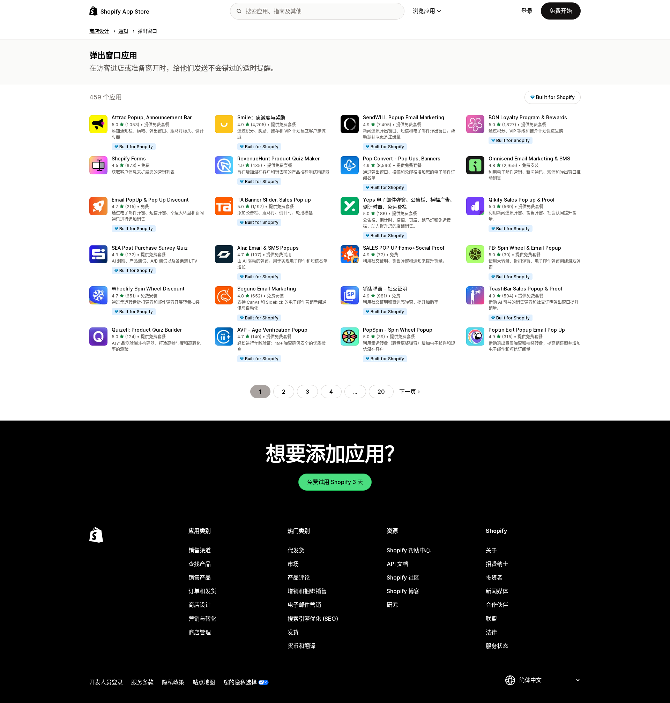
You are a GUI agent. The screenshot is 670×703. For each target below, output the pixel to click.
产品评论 (299, 577)
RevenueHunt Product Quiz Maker (278, 158)
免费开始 (561, 10)
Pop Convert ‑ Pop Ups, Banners (401, 158)
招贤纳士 (497, 563)
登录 (527, 10)
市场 (293, 563)
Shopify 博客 (403, 591)
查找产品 (199, 563)
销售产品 (199, 577)
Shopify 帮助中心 (409, 550)
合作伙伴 (497, 604)
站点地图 (204, 682)
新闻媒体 (497, 591)
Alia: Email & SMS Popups (268, 248)
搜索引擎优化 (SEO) (313, 618)
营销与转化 (202, 618)
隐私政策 (173, 682)
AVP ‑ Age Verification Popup (272, 330)
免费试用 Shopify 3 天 (335, 481)
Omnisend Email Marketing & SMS (529, 158)
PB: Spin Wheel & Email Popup (525, 248)
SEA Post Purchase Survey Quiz (150, 248)
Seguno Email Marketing (266, 289)
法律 (491, 632)
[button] (146, 133)
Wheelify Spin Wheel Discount (148, 289)
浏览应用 (424, 10)
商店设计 (199, 604)
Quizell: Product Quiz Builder (147, 330)
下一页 (407, 391)
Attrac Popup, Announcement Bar (152, 117)
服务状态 (497, 645)
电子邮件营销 (304, 604)
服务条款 (142, 682)
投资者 (494, 577)
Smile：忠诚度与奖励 (261, 117)
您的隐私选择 (240, 682)
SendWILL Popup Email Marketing (403, 117)
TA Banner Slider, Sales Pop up (274, 200)
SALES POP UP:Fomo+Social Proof (404, 248)
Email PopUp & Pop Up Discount (150, 200)
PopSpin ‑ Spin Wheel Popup (397, 330)
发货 (293, 632)
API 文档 (397, 563)
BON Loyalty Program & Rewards (528, 117)
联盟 (491, 618)
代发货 (296, 550)
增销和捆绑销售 (307, 591)
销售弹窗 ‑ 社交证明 (385, 289)
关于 (491, 550)
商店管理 (199, 632)
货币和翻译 (301, 645)
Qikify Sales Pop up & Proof (522, 200)
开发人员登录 (106, 682)
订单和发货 (202, 591)
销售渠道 (199, 550)
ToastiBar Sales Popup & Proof (526, 289)
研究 (392, 604)
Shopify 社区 (403, 577)
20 (381, 391)
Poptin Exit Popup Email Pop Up (527, 330)
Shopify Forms (129, 158)
